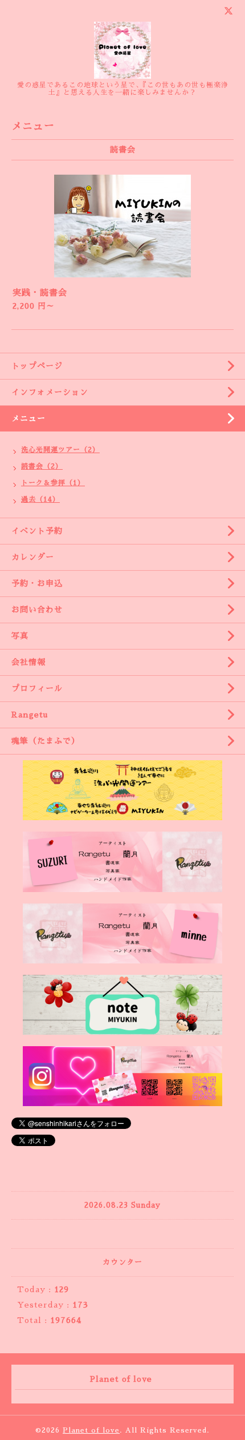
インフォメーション (49, 392)
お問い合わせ (37, 610)
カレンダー (32, 557)
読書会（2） (42, 466)
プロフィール (37, 688)
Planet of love (91, 1430)
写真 (19, 636)
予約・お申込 (37, 583)
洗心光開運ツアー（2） (60, 449)
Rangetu (29, 715)
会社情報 (28, 662)
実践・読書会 (40, 292)
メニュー (28, 418)
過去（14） (40, 499)
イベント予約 (37, 531)
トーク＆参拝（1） (53, 482)
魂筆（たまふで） (45, 741)
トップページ (37, 366)
